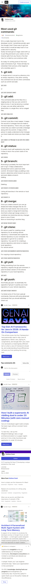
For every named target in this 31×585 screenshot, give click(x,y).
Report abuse (21, 379)
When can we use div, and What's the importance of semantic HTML (12, 499)
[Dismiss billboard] (29, 546)
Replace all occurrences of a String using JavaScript (14, 490)
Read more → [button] (7, 356)
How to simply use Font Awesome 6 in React (14, 483)
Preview (15, 374)
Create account (24, 2)
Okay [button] (4, 582)
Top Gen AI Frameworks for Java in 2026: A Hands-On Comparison (15, 329)
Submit (7, 374)
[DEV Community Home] (6, 2)
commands (5, 38)
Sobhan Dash (9, 19)
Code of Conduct (10, 379)
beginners (19, 35)
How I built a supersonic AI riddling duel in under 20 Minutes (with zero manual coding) (15, 416)
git (3, 35)
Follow (15, 458)
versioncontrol (10, 35)
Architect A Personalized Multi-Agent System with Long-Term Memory (13, 527)
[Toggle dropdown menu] (28, 305)
